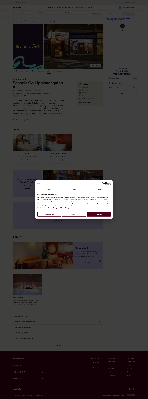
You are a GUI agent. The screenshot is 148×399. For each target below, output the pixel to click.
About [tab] (100, 189)
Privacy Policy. (64, 208)
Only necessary (49, 214)
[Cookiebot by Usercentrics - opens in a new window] (103, 183)
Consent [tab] (48, 189)
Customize (73, 214)
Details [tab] (74, 189)
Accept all (99, 214)
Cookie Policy (52, 208)
